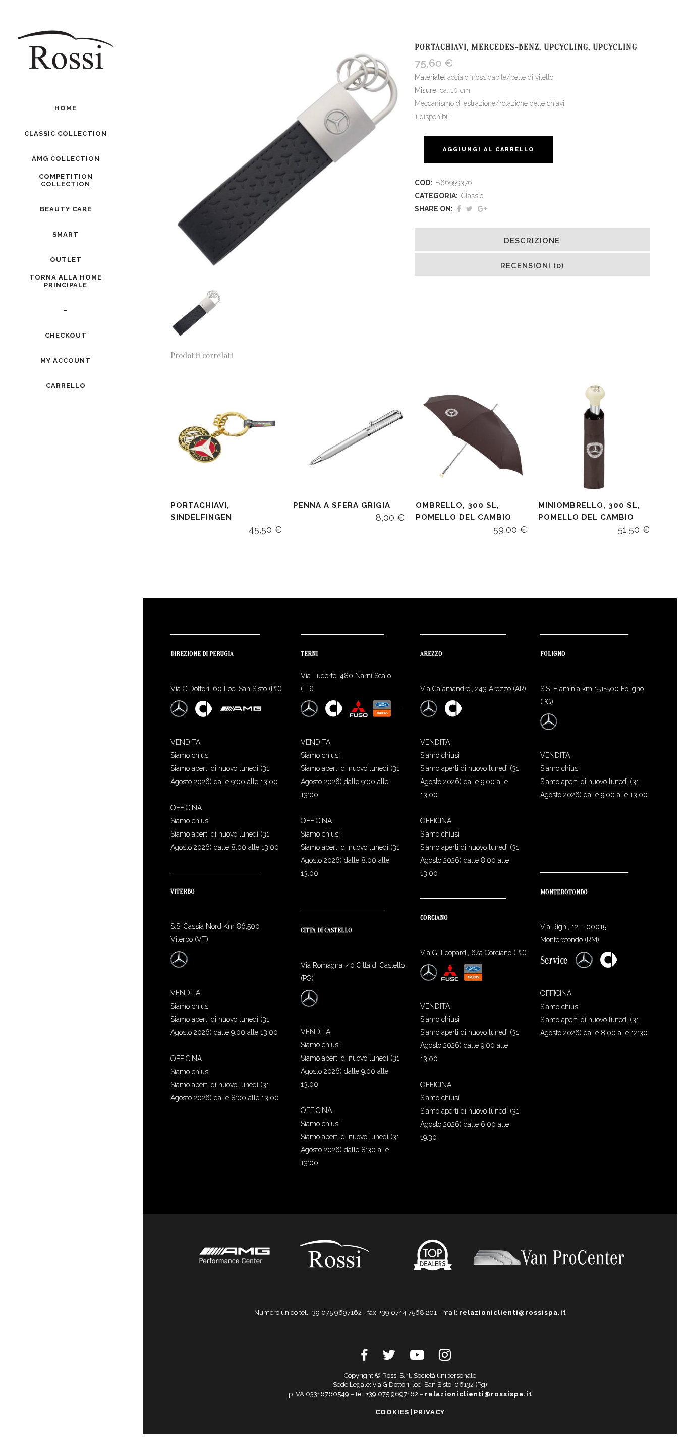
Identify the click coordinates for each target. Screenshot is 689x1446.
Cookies (392, 1412)
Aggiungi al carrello (488, 149)
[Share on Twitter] (469, 209)
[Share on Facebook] (459, 209)
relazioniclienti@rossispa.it (512, 1312)
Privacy (429, 1412)
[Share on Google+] (482, 209)
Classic (472, 196)
